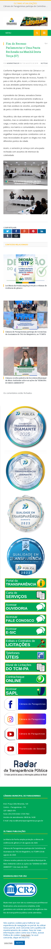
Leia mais (25, 935)
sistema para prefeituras (37, 902)
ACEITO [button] (19, 942)
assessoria (22, 906)
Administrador (13, 63)
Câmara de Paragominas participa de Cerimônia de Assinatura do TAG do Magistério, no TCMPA (26, 6)
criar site (20, 902)
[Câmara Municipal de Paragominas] (25, 21)
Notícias (44, 63)
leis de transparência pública (15, 912)
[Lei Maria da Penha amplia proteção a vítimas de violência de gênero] (25, 268)
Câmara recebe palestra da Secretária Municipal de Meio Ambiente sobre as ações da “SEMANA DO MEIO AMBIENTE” (25, 380)
